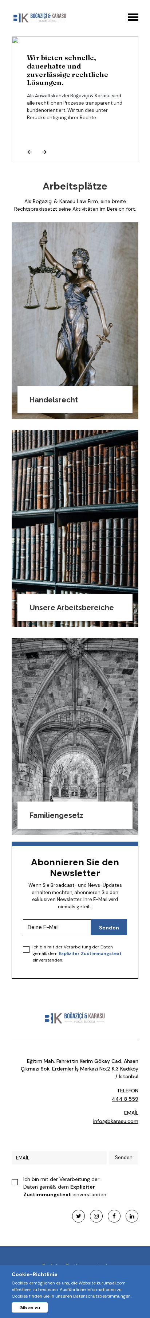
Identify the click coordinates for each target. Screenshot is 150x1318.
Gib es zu (29, 1308)
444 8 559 (125, 1099)
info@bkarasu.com (115, 1121)
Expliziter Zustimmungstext (90, 953)
